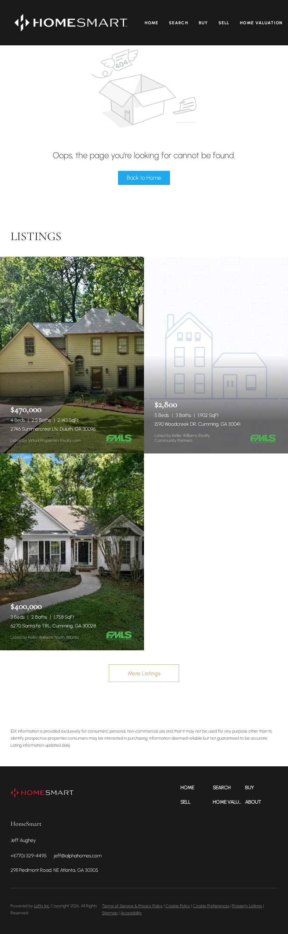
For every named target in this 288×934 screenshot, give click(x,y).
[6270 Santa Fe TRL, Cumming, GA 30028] (72, 551)
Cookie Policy (177, 905)
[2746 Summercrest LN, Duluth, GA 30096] (72, 355)
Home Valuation (261, 22)
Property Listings (247, 905)
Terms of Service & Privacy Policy (132, 905)
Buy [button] (203, 22)
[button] (70, 22)
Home (151, 22)
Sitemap (110, 912)
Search (178, 22)
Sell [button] (223, 22)
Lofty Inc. (42, 905)
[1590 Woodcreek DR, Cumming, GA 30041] (216, 355)
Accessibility (131, 912)
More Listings (144, 673)
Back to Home (144, 177)
